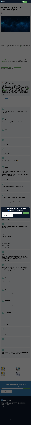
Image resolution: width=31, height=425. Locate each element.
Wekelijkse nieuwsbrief (20, 210)
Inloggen (25, 1)
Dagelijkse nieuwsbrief (12, 210)
